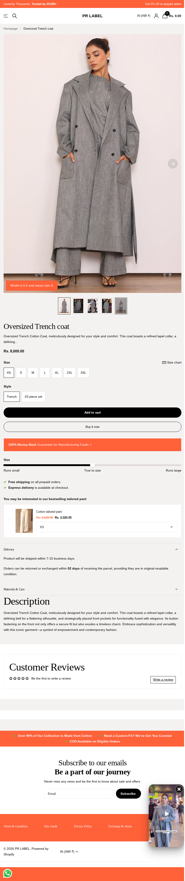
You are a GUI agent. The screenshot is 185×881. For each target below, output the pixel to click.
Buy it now (92, 427)
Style (7, 386)
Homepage (11, 28)
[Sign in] (156, 16)
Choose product (10, 521)
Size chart (174, 362)
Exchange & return (118, 826)
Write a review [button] (160, 679)
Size (92, 362)
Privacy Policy (81, 826)
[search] (14, 16)
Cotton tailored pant (49, 511)
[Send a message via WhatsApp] (7, 873)
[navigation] (64, 305)
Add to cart (92, 412)
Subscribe (127, 793)
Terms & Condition (15, 826)
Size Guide (50, 826)
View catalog (6, 16)
